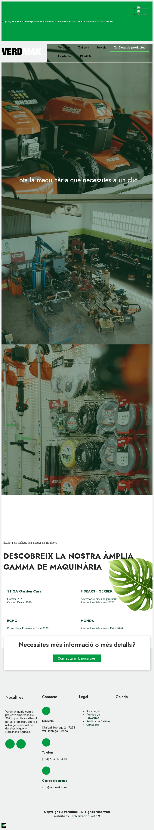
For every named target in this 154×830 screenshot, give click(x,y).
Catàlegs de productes (129, 47)
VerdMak (64, 47)
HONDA (87, 620)
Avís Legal (93, 711)
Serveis (101, 47)
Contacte (64, 56)
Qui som (83, 47)
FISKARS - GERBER (96, 591)
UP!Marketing (80, 816)
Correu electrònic (54, 781)
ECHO (12, 620)
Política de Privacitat (93, 716)
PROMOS (85, 56)
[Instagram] (144, 24)
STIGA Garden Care (24, 591)
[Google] (144, 34)
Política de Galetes (98, 721)
